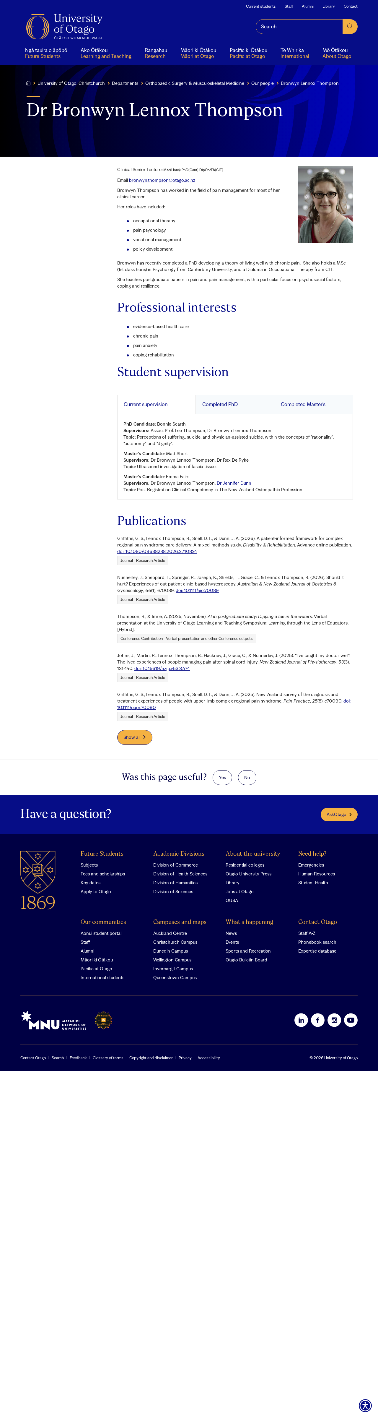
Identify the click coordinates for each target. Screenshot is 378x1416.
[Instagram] (334, 1020)
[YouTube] (351, 1020)
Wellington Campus (172, 959)
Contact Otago (317, 922)
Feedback (78, 1058)
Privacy (185, 1058)
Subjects (89, 864)
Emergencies (311, 864)
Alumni (308, 6)
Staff (289, 6)
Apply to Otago (96, 891)
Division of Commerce (175, 864)
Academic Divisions (178, 854)
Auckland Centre (170, 933)
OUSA (232, 900)
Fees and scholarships (103, 873)
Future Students (102, 854)
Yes (222, 777)
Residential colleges (245, 864)
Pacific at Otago (96, 968)
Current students (261, 6)
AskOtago (336, 814)
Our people (262, 83)
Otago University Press (248, 873)
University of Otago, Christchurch (71, 83)
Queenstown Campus (175, 977)
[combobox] (299, 26)
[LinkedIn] (301, 1020)
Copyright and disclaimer (151, 1058)
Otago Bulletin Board (246, 959)
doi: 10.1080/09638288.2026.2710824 (157, 551)
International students (102, 977)
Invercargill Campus (173, 968)
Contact (351, 6)
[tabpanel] (235, 456)
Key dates (90, 882)
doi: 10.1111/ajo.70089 (197, 590)
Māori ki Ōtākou (97, 959)
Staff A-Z (306, 933)
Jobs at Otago (240, 891)
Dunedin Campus (170, 950)
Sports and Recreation (248, 950)
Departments (125, 83)
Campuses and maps (179, 922)
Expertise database (317, 950)
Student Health (313, 882)
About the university (253, 854)
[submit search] (350, 26)
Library (328, 6)
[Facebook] (318, 1020)
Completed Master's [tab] (303, 404)
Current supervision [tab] (146, 404)
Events (232, 942)
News (231, 933)
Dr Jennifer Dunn (234, 483)
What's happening (249, 922)
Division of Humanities (175, 882)
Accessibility (209, 1058)
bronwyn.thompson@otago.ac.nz (162, 180)
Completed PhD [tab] (220, 404)
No (247, 777)
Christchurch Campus (175, 942)
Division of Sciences (173, 891)
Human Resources (316, 873)
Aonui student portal (101, 933)
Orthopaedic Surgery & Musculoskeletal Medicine (194, 83)
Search (58, 1058)
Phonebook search (317, 942)
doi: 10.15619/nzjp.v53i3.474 (162, 668)
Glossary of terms (108, 1058)
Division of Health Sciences (180, 873)
